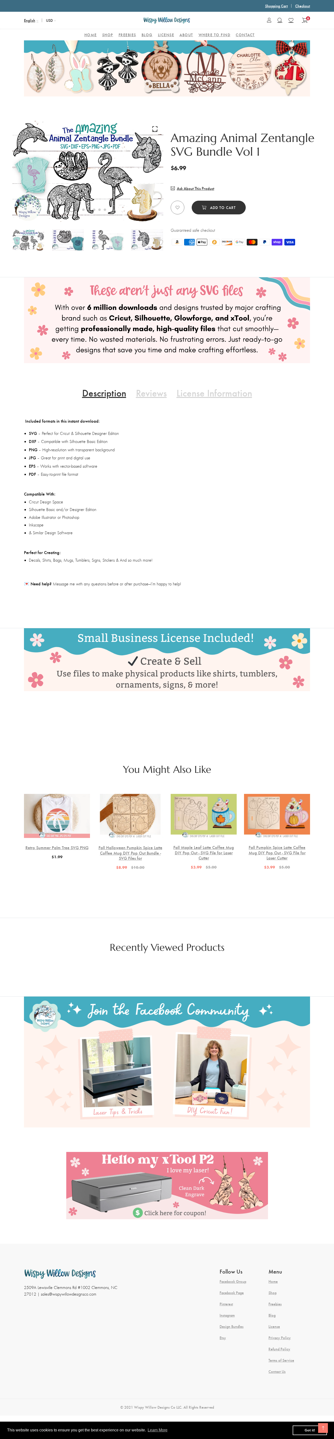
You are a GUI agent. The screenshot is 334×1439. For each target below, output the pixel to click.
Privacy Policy (279, 1337)
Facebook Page (232, 1292)
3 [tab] (83, 210)
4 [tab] (89, 210)
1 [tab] (71, 210)
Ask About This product (195, 188)
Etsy (223, 1337)
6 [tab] (99, 210)
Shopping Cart (276, 5)
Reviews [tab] (151, 392)
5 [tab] (94, 210)
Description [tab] (104, 392)
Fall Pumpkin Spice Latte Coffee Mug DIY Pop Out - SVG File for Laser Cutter (277, 852)
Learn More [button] (157, 1430)
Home (273, 1281)
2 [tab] (78, 210)
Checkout (302, 5)
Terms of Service (281, 1360)
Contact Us (277, 1371)
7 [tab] (105, 210)
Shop (272, 1292)
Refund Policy (279, 1348)
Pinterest (226, 1303)
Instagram (227, 1315)
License (274, 1326)
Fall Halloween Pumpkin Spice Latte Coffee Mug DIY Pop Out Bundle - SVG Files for (130, 853)
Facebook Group (233, 1281)
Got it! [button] (310, 1430)
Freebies (275, 1303)
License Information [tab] (214, 392)
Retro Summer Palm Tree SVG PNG (57, 847)
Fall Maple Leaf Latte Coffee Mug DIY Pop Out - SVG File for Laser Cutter (203, 852)
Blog (272, 1315)
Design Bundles (232, 1326)
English (29, 20)
